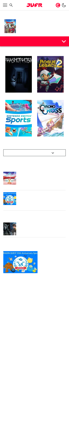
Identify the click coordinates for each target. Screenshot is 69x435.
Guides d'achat (15, 41)
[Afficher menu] (5, 5)
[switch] (64, 5)
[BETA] (35, 5)
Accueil (7, 13)
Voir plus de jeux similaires (32, 152)
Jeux (15, 13)
